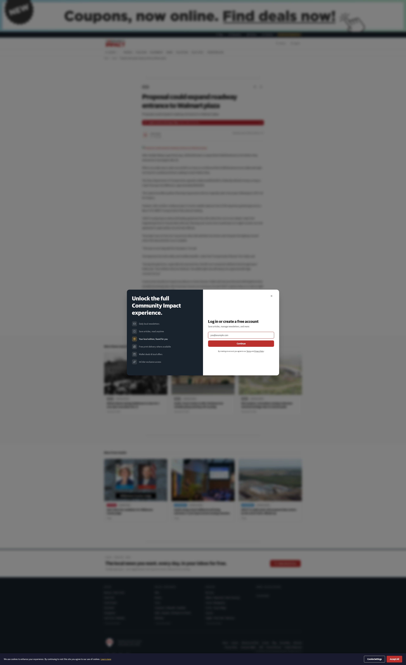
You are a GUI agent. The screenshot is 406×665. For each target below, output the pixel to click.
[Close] (271, 296)
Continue (241, 343)
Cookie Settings (374, 659)
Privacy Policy (259, 351)
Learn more (106, 659)
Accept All (394, 659)
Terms (249, 351)
